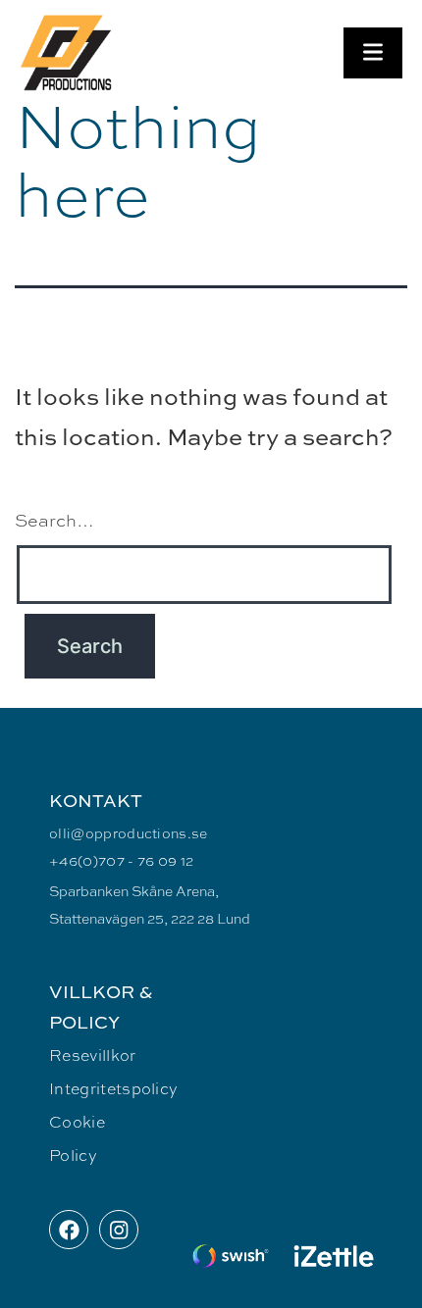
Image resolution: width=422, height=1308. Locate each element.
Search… (54, 519)
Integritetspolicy (113, 1088)
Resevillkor (92, 1054)
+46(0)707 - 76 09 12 (121, 860)
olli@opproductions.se (128, 832)
